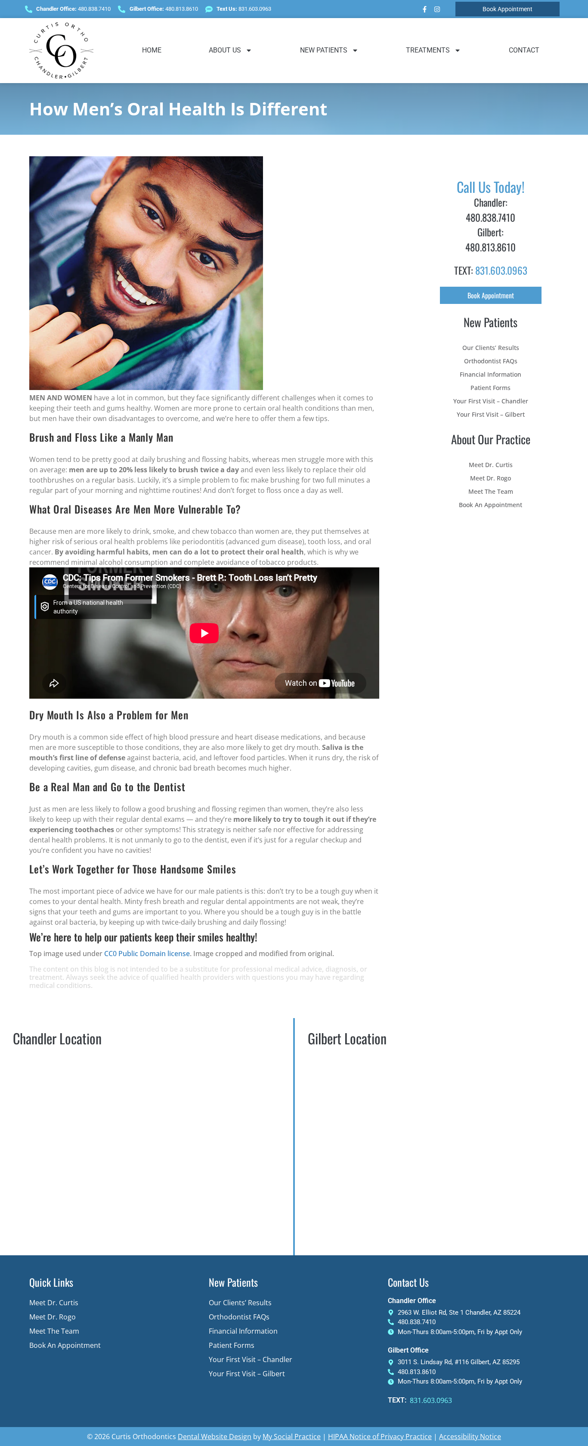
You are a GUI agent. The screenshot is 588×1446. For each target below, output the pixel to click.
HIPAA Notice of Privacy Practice (380, 1436)
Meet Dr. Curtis (491, 465)
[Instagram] (436, 9)
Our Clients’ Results (490, 348)
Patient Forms (490, 388)
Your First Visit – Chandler (490, 401)
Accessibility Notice (470, 1436)
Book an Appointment (490, 505)
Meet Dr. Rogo (490, 478)
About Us (225, 50)
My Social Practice (292, 1436)
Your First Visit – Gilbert (491, 414)
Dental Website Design (214, 1436)
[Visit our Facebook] (424, 9)
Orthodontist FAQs (490, 361)
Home (151, 50)
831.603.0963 (501, 270)
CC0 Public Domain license (147, 953)
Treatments (428, 50)
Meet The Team (490, 491)
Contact (524, 50)
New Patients (323, 50)
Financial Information (490, 374)
